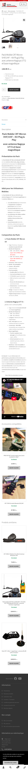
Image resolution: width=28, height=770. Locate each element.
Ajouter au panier (14, 89)
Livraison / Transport (9, 699)
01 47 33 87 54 (8, 749)
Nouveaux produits (8, 693)
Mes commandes (8, 720)
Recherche (10, 767)
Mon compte (3, 767)
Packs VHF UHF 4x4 (19, 98)
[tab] (14, 120)
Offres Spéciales (11, 11)
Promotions (7, 691)
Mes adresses (7, 723)
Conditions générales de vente (11, 702)
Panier (16, 766)
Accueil (5, 11)
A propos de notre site (9, 705)
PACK (8, 100)
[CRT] (7, 107)
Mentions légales (8, 708)
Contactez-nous (8, 696)
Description (5, 120)
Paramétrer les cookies (10, 762)
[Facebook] (15, 679)
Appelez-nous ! (24, 767)
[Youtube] (20, 679)
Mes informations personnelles (12, 726)
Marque (3, 124)
